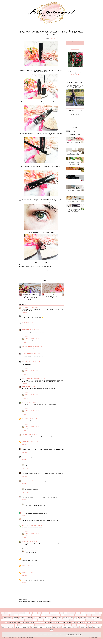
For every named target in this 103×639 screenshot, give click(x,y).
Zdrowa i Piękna (25, 496)
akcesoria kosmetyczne (7, 617)
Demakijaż (27, 612)
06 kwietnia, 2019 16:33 (34, 329)
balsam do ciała (22, 617)
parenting (69, 622)
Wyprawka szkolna (78, 615)
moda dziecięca (40, 622)
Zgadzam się (78, 634)
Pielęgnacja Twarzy (27, 615)
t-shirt (12, 627)
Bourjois (23, 266)
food (75, 617)
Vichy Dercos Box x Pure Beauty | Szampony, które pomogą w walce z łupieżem (73, 163)
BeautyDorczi (25, 418)
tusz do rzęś (38, 266)
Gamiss (61, 612)
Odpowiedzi (26, 336)
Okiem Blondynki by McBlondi (28, 378)
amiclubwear (15, 617)
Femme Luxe (52, 612)
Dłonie (39, 612)
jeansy (94, 617)
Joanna (26, 338)
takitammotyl (25, 441)
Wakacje (72, 615)
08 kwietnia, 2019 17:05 (38, 525)
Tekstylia (53, 615)
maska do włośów (21, 622)
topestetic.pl (17, 627)
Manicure (87, 612)
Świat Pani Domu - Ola (26, 448)
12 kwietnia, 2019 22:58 (28, 565)
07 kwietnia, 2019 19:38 (36, 448)
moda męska (47, 622)
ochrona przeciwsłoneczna (60, 622)
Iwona (23, 456)
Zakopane (89, 615)
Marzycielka (25, 434)
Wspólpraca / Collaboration (73, 41)
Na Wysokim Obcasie (26, 472)
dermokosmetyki (66, 617)
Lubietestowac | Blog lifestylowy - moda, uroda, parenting (20, 637)
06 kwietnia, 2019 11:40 (28, 322)
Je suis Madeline (25, 329)
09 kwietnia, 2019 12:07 (34, 338)
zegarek (99, 627)
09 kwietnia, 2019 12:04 (34, 533)
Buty (9, 612)
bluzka (54, 617)
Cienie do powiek (20, 612)
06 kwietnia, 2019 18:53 (40, 378)
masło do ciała (33, 622)
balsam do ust (29, 617)
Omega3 (11, 615)
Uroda (62, 26)
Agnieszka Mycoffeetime (27, 353)
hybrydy (89, 617)
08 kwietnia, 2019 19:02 (33, 541)
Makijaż (27, 266)
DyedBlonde (24, 480)
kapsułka (98, 617)
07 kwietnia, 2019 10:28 (33, 418)
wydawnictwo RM (76, 627)
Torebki (58, 615)
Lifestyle (40, 26)
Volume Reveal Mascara (46, 266)
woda (29, 627)
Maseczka (92, 612)
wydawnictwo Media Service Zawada (45, 627)
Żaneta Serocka (25, 307)
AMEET (2, 612)
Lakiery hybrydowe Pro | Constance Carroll (52, 275)
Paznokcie (68, 26)
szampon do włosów (5, 627)
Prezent (42, 615)
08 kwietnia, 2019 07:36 (32, 480)
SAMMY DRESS (48, 615)
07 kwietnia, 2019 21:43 (29, 456)
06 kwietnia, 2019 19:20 (30, 386)
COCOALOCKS (14, 612)
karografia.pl (98, 637)
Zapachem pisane (25, 315)
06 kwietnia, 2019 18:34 (37, 353)
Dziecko (52, 26)
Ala (22, 322)
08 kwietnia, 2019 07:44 (34, 496)
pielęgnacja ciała (80, 622)
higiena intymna (83, 617)
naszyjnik (52, 622)
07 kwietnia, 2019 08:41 (32, 402)
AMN (23, 565)
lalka (7, 622)
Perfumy (20, 615)
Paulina (23, 558)
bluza (51, 617)
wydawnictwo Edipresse (66, 627)
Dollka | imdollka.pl (26, 361)
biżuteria (46, 617)
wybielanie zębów (34, 627)
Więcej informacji (70, 634)
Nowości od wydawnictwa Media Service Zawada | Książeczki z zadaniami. (32, 276)
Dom (31, 612)
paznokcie (74, 622)
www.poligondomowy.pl (27, 579)
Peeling (16, 615)
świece (51, 629)
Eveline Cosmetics (45, 612)
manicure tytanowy (13, 622)
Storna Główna (32, 26)
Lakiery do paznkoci (71, 612)
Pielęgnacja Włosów (36, 615)
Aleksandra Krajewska (27, 346)
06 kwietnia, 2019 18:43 (36, 361)
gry (78, 617)
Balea (6, 612)
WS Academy (67, 615)
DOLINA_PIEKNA (25, 541)
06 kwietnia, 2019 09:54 (34, 307)
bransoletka (59, 617)
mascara (32, 266)
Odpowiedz (24, 312)
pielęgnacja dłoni (88, 622)
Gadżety (57, 612)
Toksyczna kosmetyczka (27, 525)
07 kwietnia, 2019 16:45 (33, 441)
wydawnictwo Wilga (84, 627)
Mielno (97, 612)
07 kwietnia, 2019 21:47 (36, 472)
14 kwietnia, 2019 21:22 (37, 579)
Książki (46, 26)
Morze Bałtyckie (6, 615)
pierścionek (95, 622)
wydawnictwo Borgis (57, 627)
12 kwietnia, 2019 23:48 (28, 572)
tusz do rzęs (24, 627)
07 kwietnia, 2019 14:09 (33, 434)
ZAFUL (85, 615)
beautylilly (24, 402)
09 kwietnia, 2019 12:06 (34, 394)
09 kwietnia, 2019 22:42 (30, 558)
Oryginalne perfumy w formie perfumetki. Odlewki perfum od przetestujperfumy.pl (73, 210)
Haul (65, 612)
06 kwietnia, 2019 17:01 (37, 346)
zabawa (90, 627)
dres (72, 617)
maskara (27, 622)
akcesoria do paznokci (96, 615)
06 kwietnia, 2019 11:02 (34, 315)
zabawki (94, 627)
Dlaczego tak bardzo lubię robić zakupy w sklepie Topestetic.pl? (73, 181)
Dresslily (35, 612)
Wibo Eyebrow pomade (73, 201)
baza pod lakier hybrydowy (38, 617)
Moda (57, 26)
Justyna (24, 386)
